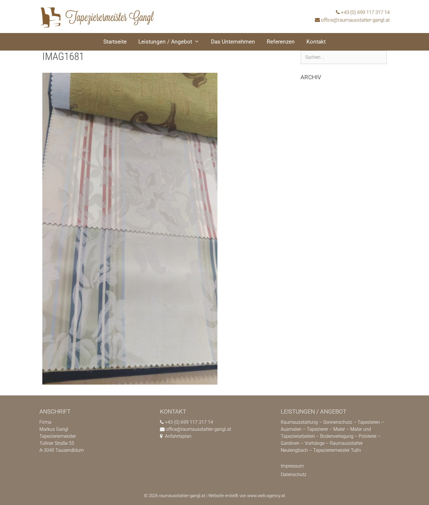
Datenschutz (293, 474)
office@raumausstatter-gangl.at (355, 20)
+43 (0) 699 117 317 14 (365, 12)
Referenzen (281, 41)
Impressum (292, 466)
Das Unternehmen (233, 41)
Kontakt (316, 41)
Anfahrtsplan (178, 436)
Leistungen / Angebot (165, 41)
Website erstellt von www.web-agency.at (246, 495)
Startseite (115, 41)
